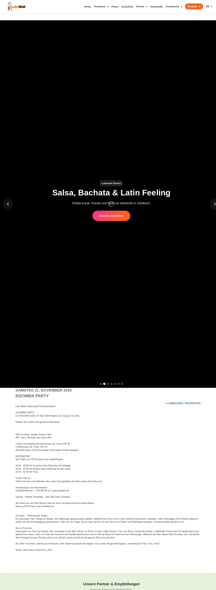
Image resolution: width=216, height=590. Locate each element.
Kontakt (194, 6)
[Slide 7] (122, 384)
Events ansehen (111, 215)
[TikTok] (5, 306)
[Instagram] (5, 284)
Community (174, 6)
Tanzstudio (156, 6)
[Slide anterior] (8, 204)
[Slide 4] (111, 384)
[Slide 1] (101, 384)
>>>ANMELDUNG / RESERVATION (182, 403)
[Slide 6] (118, 384)
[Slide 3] (108, 384)
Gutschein (127, 6)
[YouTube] (5, 299)
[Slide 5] (115, 384)
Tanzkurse (101, 6)
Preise (115, 6)
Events (141, 6)
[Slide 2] (104, 384)
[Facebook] (5, 291)
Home (87, 6)
